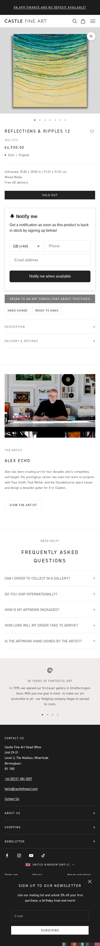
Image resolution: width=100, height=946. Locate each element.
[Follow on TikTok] (43, 855)
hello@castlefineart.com (21, 789)
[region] (50, 687)
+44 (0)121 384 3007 (18, 779)
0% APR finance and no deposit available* (50, 7)
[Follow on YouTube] (31, 855)
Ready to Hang (46, 310)
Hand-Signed (17, 310)
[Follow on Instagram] (19, 855)
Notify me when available (50, 276)
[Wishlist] (91, 131)
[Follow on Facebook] (7, 855)
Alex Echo (11, 140)
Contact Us (12, 799)
